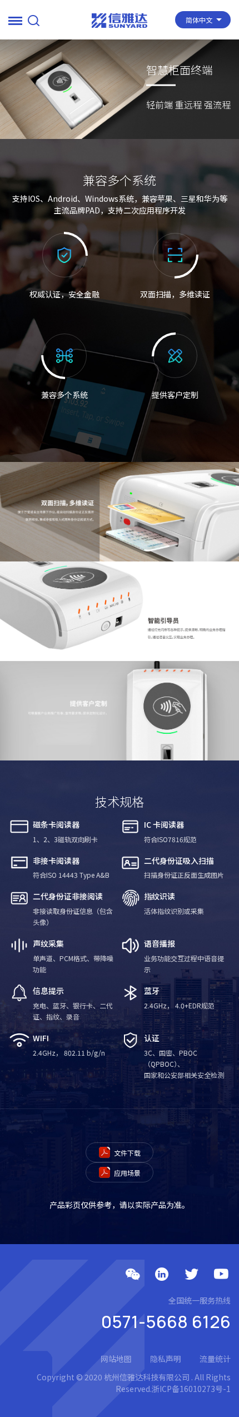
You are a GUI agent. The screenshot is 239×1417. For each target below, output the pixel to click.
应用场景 (126, 1172)
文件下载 (126, 1152)
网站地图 (116, 1358)
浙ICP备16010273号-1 (191, 1388)
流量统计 (215, 1358)
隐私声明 (165, 1358)
